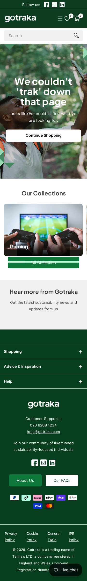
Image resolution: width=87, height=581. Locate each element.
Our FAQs (61, 480)
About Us (25, 480)
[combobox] (43, 35)
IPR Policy (74, 536)
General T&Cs (54, 536)
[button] (60, 18)
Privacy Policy (11, 536)
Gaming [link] (19, 246)
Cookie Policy (32, 536)
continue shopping (44, 135)
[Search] (76, 35)
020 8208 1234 (43, 425)
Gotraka (33, 550)
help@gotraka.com (43, 431)
